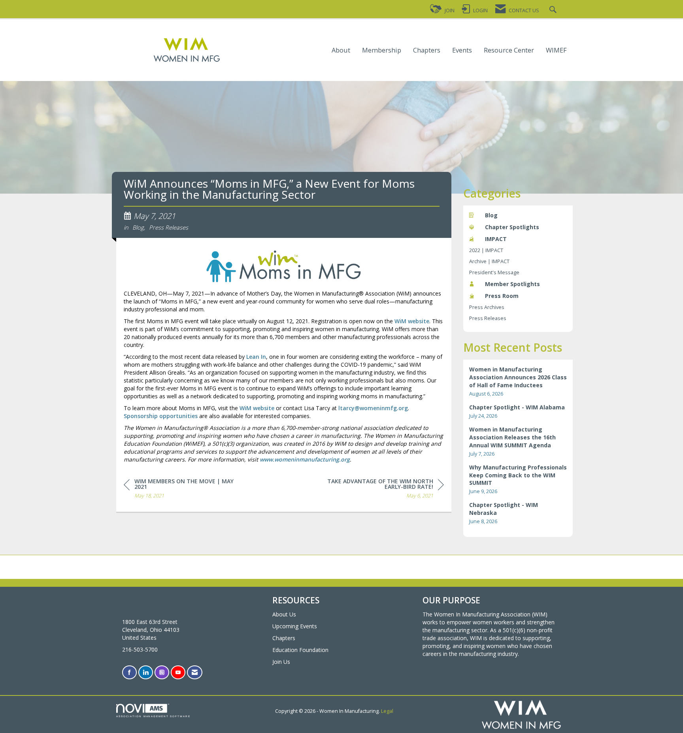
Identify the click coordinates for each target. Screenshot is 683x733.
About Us (284, 614)
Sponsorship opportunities (161, 416)
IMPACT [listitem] (496, 239)
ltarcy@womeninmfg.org (373, 408)
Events (462, 50)
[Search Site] (554, 10)
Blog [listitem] (491, 215)
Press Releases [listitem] (487, 318)
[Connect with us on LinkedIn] (145, 672)
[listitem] (518, 382)
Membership (381, 50)
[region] (384, 489)
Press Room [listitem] (502, 296)
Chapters (426, 50)
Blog (138, 227)
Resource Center (509, 50)
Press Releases (168, 227)
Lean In (256, 356)
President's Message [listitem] (494, 272)
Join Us (281, 661)
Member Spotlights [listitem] (512, 284)
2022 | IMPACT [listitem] (486, 250)
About (341, 50)
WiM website (411, 321)
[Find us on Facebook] (129, 672)
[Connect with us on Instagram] (162, 672)
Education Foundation (300, 650)
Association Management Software (153, 716)
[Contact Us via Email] (194, 672)
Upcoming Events (294, 626)
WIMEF (556, 50)
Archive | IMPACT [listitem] (489, 261)
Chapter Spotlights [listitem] (512, 227)
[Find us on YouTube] (178, 672)
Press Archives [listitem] (486, 307)
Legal (387, 711)
